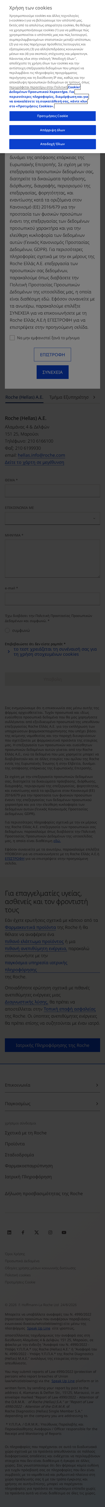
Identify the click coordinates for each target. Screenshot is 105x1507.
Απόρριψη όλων (52, 130)
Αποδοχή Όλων (52, 144)
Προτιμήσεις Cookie (52, 116)
